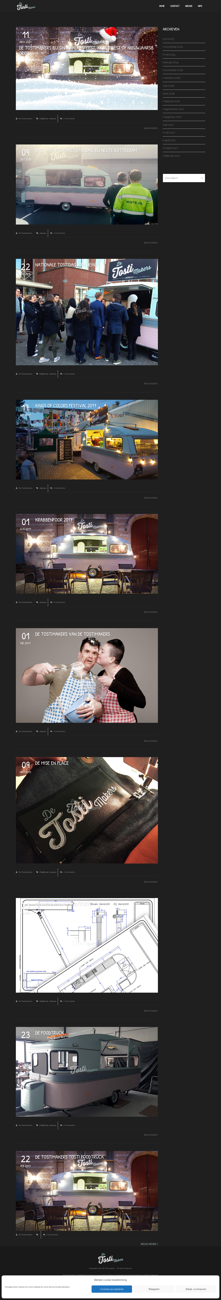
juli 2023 (169, 38)
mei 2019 (169, 54)
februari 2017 (172, 155)
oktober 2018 (172, 77)
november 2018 (173, 70)
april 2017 (170, 140)
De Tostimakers (25, 118)
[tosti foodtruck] (87, 553)
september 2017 (174, 109)
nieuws (53, 118)
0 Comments (69, 118)
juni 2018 (169, 93)
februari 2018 (172, 101)
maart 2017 (171, 148)
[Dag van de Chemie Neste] (87, 184)
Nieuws (188, 6)
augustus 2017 (173, 116)
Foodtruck (44, 118)
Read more (150, 128)
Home (162, 6)
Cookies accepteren (112, 1289)
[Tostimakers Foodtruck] (87, 810)
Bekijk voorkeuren (196, 1289)
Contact (174, 6)
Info (200, 6)
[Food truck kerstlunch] (87, 68)
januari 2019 (171, 62)
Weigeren (154, 1289)
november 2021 (173, 46)
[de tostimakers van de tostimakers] (87, 675)
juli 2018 (169, 85)
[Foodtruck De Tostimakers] (87, 311)
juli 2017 (169, 124)
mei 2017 (169, 132)
